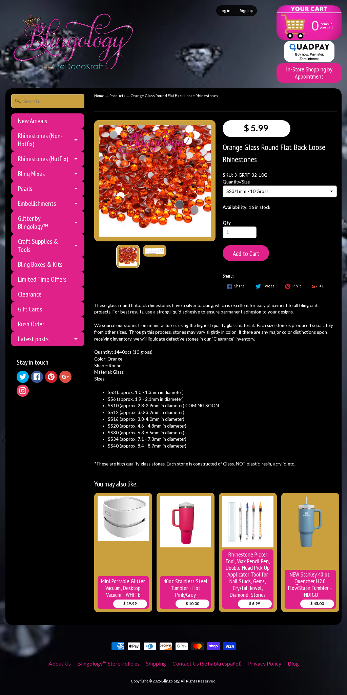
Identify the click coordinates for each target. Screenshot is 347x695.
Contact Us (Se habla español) (207, 663)
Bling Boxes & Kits (40, 264)
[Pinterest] (51, 377)
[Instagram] (23, 391)
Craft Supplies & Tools (38, 245)
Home (99, 95)
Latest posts (33, 338)
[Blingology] (73, 41)
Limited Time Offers (42, 279)
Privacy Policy (264, 663)
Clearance (30, 294)
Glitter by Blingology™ (33, 222)
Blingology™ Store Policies (108, 663)
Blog (293, 663)
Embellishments (37, 203)
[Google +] (65, 377)
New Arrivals (32, 120)
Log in (225, 10)
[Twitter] (23, 377)
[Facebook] (37, 377)
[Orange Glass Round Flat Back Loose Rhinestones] (128, 256)
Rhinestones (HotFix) (43, 158)
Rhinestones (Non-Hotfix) (40, 139)
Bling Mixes (31, 173)
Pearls (25, 188)
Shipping (156, 663)
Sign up (246, 10)
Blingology (170, 681)
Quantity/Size (236, 181)
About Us (59, 663)
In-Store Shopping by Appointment (309, 73)
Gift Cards (30, 309)
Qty (227, 222)
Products (117, 95)
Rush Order (31, 324)
